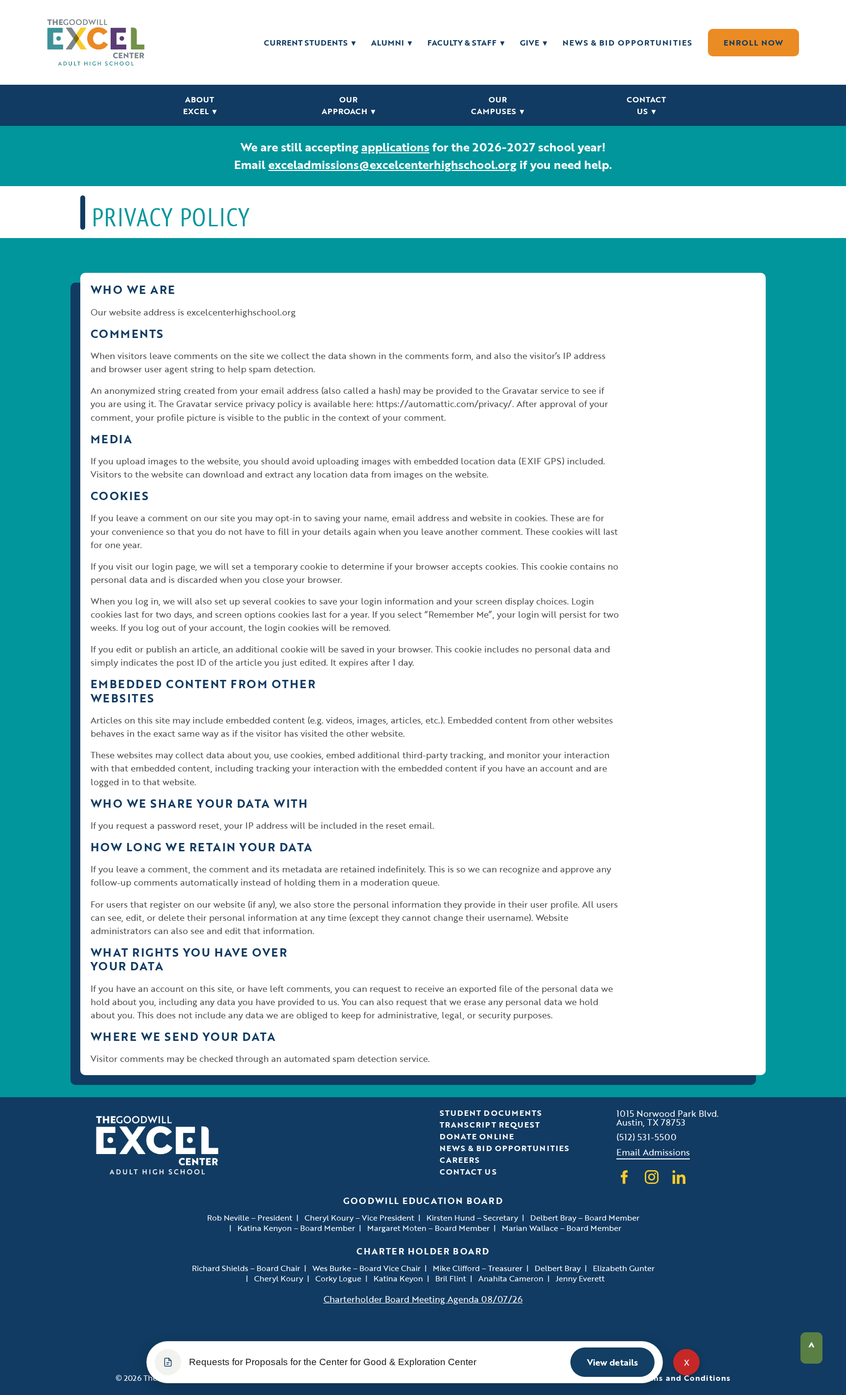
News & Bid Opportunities (627, 42)
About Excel (199, 105)
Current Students (309, 42)
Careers (460, 1160)
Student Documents (491, 1113)
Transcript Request (490, 1124)
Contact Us (646, 105)
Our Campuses (497, 105)
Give (533, 42)
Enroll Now (753, 42)
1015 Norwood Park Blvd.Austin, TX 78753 (667, 1117)
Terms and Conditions (684, 1378)
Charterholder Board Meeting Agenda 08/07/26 (423, 1298)
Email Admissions (653, 1151)
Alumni (391, 42)
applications (395, 146)
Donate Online (477, 1136)
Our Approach (348, 105)
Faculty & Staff (465, 42)
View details (612, 1362)
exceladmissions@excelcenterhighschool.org (392, 164)
